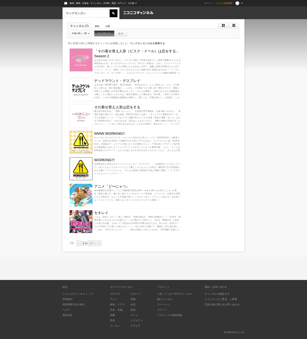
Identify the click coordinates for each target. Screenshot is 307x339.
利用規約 (67, 299)
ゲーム (134, 314)
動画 (72, 3)
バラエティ (137, 320)
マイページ (163, 304)
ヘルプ (66, 309)
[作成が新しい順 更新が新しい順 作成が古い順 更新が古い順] (80, 33)
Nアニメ (122, 3)
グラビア (136, 325)
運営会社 (67, 314)
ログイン (208, 3)
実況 (114, 3)
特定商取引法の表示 (74, 304)
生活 (133, 304)
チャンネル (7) (79, 25)
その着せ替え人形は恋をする (117, 107)
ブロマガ (115, 293)
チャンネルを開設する (217, 293)
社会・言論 (116, 309)
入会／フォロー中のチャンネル (174, 293)
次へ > (95, 243)
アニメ (113, 299)
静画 (78, 3)
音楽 (112, 320)
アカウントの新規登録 (169, 314)
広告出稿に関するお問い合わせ (222, 304)
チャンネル (96, 3)
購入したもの (164, 299)
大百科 (106, 3)
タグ (120, 33)
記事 (108, 26)
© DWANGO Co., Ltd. (234, 332)
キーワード (104, 33)
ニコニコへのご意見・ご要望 (221, 299)
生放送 (85, 3)
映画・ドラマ (117, 304)
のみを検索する (147, 43)
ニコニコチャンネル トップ (78, 293)
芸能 (133, 299)
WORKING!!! (104, 160)
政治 (133, 309)
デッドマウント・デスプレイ (117, 81)
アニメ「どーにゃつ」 (112, 186)
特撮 (112, 314)
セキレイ (101, 213)
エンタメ (115, 325)
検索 (113, 13)
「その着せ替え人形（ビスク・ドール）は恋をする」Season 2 (136, 53)
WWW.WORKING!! (109, 133)
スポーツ (136, 293)
